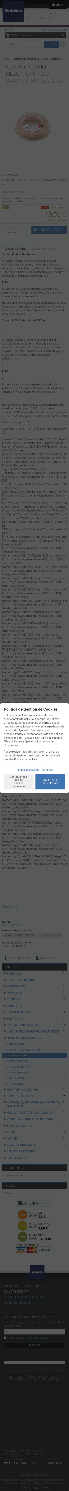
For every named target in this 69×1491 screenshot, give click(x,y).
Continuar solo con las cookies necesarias (19, 781)
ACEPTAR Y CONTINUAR (50, 781)
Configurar (47, 769)
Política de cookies (27, 769)
